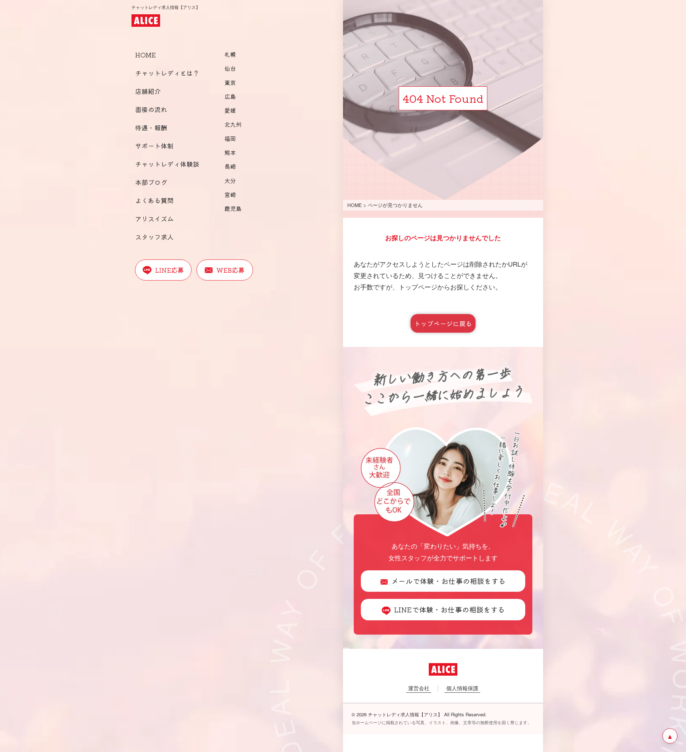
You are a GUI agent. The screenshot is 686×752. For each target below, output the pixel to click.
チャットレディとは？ (167, 72)
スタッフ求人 (154, 236)
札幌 (230, 54)
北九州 (233, 124)
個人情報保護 (462, 688)
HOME (145, 54)
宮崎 (230, 194)
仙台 (230, 68)
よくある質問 (154, 200)
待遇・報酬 (151, 127)
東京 (230, 82)
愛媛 (230, 110)
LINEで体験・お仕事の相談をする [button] (449, 609)
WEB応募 (230, 269)
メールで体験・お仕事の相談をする (448, 581)
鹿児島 (233, 208)
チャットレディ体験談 (167, 163)
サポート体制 (154, 145)
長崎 (230, 166)
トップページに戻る (443, 323)
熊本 (230, 152)
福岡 (230, 138)
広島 (230, 96)
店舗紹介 (148, 91)
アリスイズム (154, 218)
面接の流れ (151, 109)
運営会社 (418, 688)
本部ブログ (151, 182)
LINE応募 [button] (169, 269)
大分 (230, 180)
